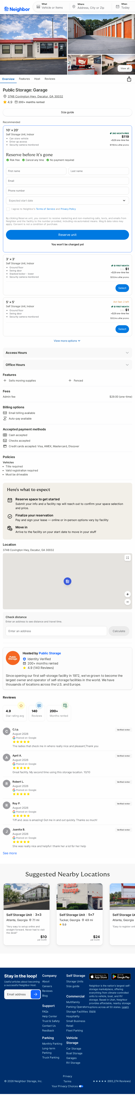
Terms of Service (45, 208)
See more (10, 853)
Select (122, 288)
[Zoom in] (127, 594)
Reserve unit (67, 235)
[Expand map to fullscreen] (127, 558)
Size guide (67, 112)
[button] (51, 7)
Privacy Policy (68, 208)
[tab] (8, 79)
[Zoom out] (127, 602)
